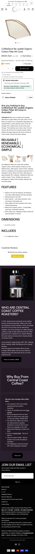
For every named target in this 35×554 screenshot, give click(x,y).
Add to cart (25, 68)
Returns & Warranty (6, 496)
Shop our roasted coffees (11, 359)
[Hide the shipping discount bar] (31, 3)
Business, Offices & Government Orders (12, 499)
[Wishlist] (29, 9)
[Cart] (33, 9)
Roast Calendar (5, 487)
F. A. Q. (3, 492)
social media (17, 433)
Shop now (17, 455)
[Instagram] (19, 544)
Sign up (17, 482)
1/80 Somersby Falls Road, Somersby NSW (16, 83)
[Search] (6, 9)
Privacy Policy (5, 504)
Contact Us (4, 501)
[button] (16, 50)
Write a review (17, 256)
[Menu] (2, 9)
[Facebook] (16, 544)
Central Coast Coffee (19, 540)
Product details (6, 93)
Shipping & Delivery (6, 494)
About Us (3, 489)
